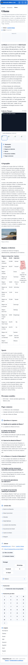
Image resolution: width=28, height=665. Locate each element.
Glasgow (5, 536)
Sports (6, 151)
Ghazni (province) (7, 513)
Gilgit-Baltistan (7, 521)
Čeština (4, 633)
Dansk (3, 636)
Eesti (3, 648)
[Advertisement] (14, 37)
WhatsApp (19, 565)
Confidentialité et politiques (16, 660)
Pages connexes (9, 156)
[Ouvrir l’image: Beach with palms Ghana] (14, 122)
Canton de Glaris (7, 532)
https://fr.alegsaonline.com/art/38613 (13, 549)
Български (5, 630)
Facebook (8, 569)
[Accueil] (19, 2)
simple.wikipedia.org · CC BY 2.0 (9, 133)
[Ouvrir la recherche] (22, 2)
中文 (3, 639)
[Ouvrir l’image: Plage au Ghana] (8, 234)
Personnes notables (10, 153)
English (4, 651)
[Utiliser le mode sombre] (25, 2)
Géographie (9, 7)
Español (4, 645)
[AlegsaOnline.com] (9, 2)
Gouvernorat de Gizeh (9, 528)
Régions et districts (10, 149)
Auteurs (7, 660)
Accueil (3, 7)
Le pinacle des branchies (9, 525)
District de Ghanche (8, 509)
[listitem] (4, 138)
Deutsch (4, 642)
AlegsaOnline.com (6, 546)
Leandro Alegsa (11, 27)
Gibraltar (5, 517)
